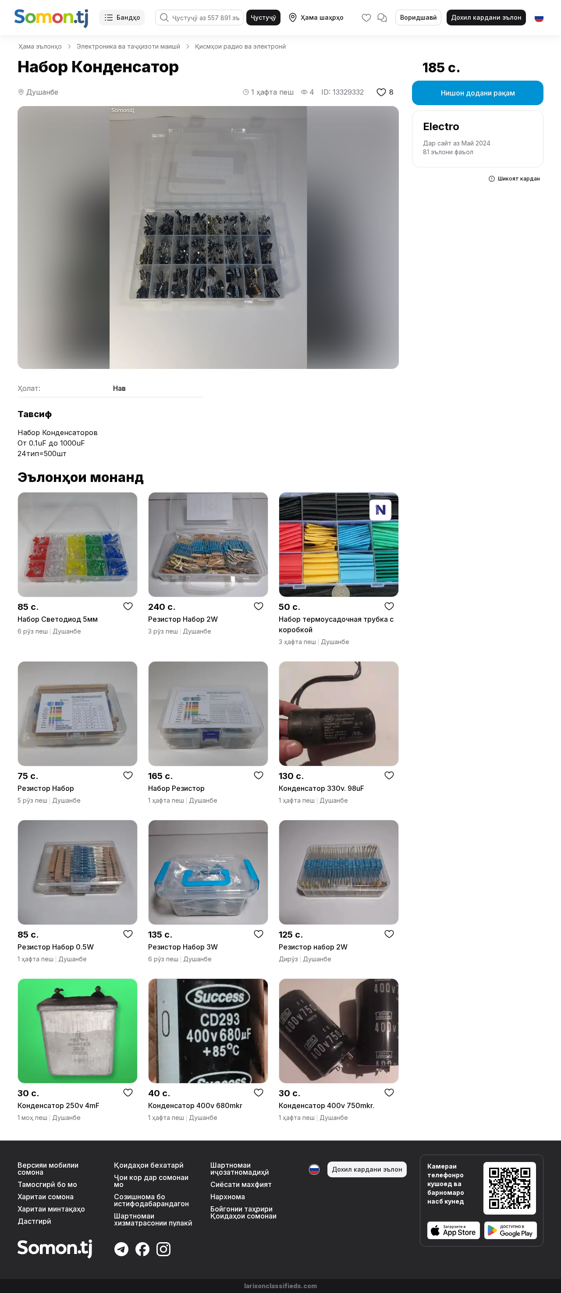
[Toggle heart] (128, 606)
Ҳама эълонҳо (40, 46)
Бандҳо (128, 17)
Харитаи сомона (46, 1196)
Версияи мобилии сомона (48, 1169)
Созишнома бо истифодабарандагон (151, 1200)
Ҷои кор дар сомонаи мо (151, 1181)
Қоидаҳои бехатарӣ (149, 1165)
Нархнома (227, 1196)
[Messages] (382, 17)
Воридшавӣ (418, 17)
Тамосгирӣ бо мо (47, 1184)
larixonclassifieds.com (280, 1285)
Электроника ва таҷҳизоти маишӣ (128, 46)
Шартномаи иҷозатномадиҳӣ (239, 1169)
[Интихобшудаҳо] (366, 17)
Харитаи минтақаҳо (51, 1208)
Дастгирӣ (34, 1221)
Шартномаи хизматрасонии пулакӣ (153, 1219)
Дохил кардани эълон (486, 17)
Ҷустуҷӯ (263, 17)
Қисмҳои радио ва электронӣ (240, 46)
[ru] (539, 17)
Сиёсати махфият (241, 1184)
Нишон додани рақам (478, 93)
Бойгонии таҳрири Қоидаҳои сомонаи (243, 1212)
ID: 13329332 (342, 92)
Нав (119, 388)
